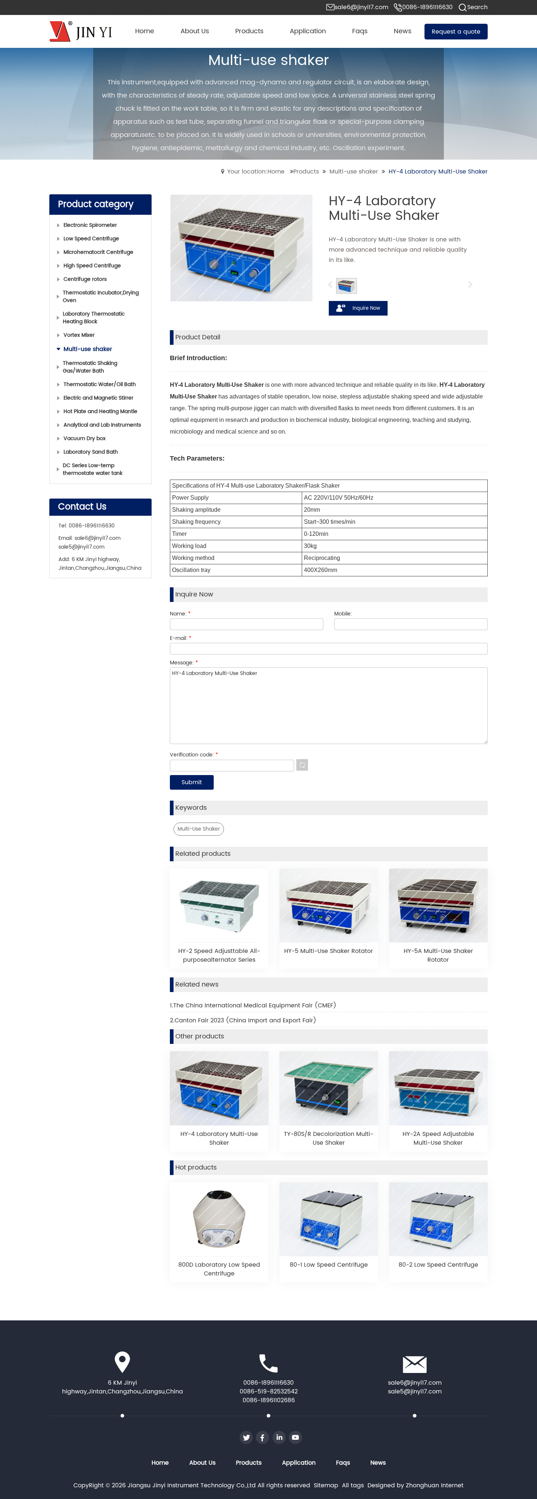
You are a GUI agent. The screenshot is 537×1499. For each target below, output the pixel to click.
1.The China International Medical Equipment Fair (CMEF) (253, 1005)
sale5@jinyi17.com (81, 547)
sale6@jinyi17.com (98, 538)
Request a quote (456, 32)
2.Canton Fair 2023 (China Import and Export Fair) (243, 1020)
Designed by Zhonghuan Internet (415, 1485)
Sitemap (326, 1485)
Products (306, 171)
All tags (353, 1485)
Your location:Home (256, 171)
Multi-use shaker (354, 171)
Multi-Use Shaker (199, 829)
